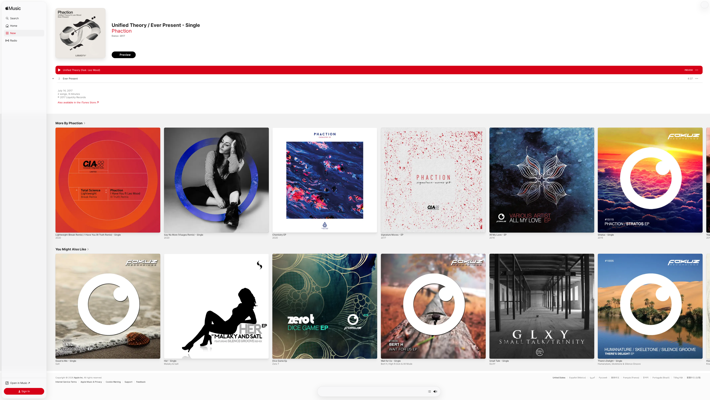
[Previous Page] (51, 180)
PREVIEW (689, 70)
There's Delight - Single (611, 255)
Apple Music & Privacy (91, 382)
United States (559, 378)
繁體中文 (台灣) (694, 378)
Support (128, 382)
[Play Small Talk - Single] (494, 354)
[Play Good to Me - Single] (60, 354)
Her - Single (171, 255)
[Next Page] (706, 180)
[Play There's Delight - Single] (602, 354)
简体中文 (615, 378)
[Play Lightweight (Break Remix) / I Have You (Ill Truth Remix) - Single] (60, 228)
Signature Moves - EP (393, 129)
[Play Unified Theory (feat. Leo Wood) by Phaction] (59, 70)
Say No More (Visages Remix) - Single (186, 129)
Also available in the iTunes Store (77, 102)
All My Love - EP (498, 129)
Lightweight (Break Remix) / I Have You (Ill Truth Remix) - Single (92, 129)
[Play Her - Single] (168, 354)
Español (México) (577, 378)
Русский (603, 378)
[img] (13, 8)
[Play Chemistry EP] (277, 228)
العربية (592, 378)
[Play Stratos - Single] (602, 228)
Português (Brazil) (661, 378)
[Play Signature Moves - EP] (385, 228)
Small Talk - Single (499, 255)
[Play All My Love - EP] (494, 228)
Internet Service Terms (66, 382)
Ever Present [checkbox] (70, 78)
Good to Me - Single (67, 255)
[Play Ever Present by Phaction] (59, 78)
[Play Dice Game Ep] (277, 354)
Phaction (122, 31)
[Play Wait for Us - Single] (385, 354)
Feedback (141, 382)
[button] (24, 18)
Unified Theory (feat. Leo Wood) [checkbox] (81, 70)
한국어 (646, 378)
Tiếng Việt (678, 378)
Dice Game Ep (280, 255)
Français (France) (631, 378)
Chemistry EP (280, 129)
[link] (70, 123)
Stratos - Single (607, 129)
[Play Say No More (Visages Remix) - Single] (168, 228)
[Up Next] (429, 391)
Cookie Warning (113, 382)
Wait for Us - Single (392, 255)
